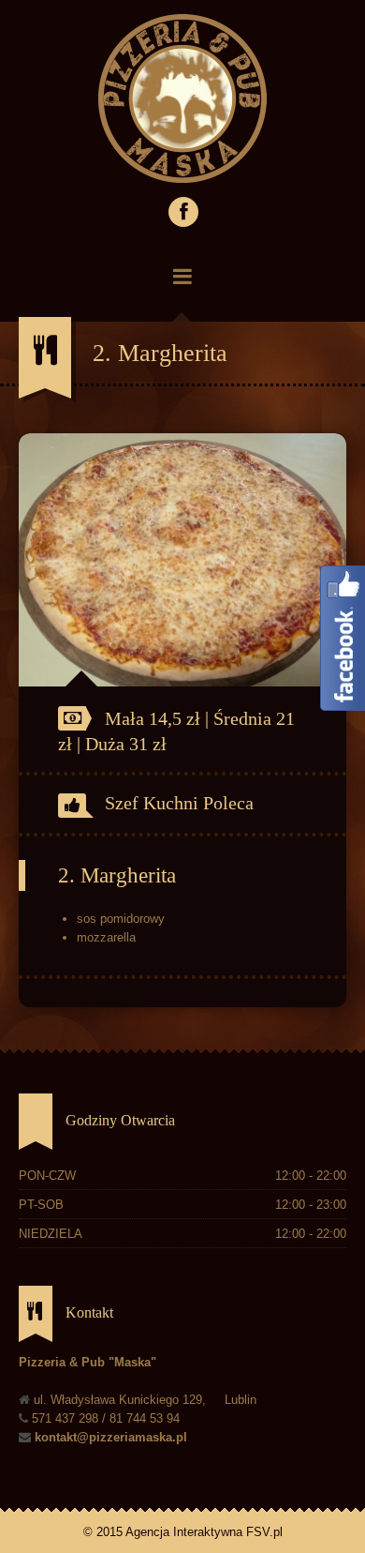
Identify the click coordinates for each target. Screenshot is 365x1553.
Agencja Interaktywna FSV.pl (204, 1532)
